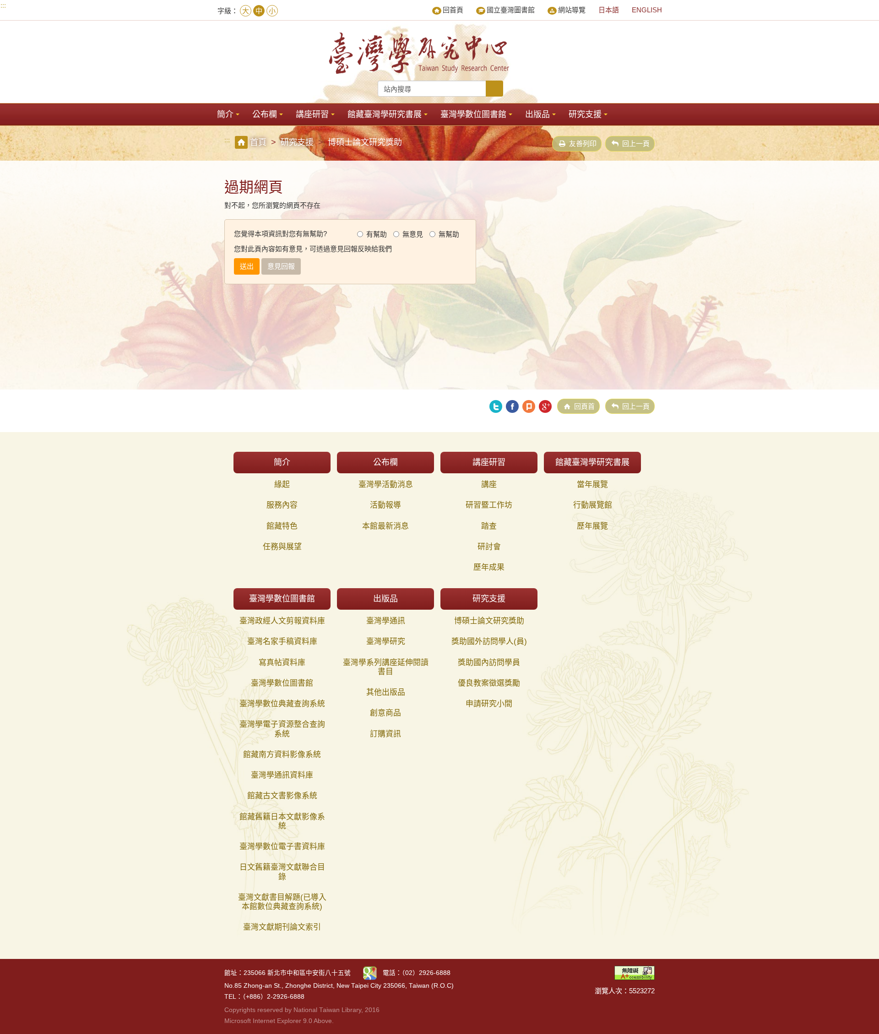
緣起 (282, 484)
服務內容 (282, 505)
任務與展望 (282, 546)
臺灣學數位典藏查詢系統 (282, 703)
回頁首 (584, 406)
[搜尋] (494, 89)
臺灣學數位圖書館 (473, 114)
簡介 (225, 114)
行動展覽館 (592, 505)
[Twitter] (495, 406)
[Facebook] (512, 406)
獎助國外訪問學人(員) (489, 641)
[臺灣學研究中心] (420, 53)
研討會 (489, 546)
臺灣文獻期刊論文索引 (282, 927)
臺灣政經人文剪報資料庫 (282, 621)
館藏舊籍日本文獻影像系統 (282, 821)
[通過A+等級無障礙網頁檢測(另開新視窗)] (634, 972)
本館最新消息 (385, 526)
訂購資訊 (385, 734)
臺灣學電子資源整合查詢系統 (282, 729)
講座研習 (312, 114)
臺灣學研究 (385, 641)
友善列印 (583, 143)
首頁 (258, 142)
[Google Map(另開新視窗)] (370, 972)
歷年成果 (489, 567)
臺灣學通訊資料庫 (282, 775)
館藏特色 (282, 526)
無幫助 (449, 234)
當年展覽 (592, 484)
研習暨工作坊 (489, 505)
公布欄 (264, 114)
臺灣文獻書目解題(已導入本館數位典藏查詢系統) (282, 902)
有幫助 (376, 234)
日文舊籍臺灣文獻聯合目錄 (282, 872)
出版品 (537, 114)
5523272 (642, 991)
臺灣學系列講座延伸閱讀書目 (386, 667)
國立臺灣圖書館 (511, 10)
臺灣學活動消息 (385, 484)
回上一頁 (636, 143)
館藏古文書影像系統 (282, 795)
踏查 (489, 526)
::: (3, 5)
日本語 (608, 10)
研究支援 (585, 114)
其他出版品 (385, 692)
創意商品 (385, 713)
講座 (489, 484)
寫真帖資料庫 (282, 662)
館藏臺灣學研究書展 (384, 114)
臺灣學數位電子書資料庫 (282, 846)
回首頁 (453, 10)
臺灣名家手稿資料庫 (282, 641)
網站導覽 (572, 10)
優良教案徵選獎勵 (489, 683)
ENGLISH (647, 10)
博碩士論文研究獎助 (489, 621)
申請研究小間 (489, 703)
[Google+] (545, 406)
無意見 (412, 234)
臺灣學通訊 (385, 621)
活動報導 (385, 505)
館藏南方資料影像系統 (282, 754)
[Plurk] (528, 406)
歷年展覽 (592, 526)
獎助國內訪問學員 (489, 662)
